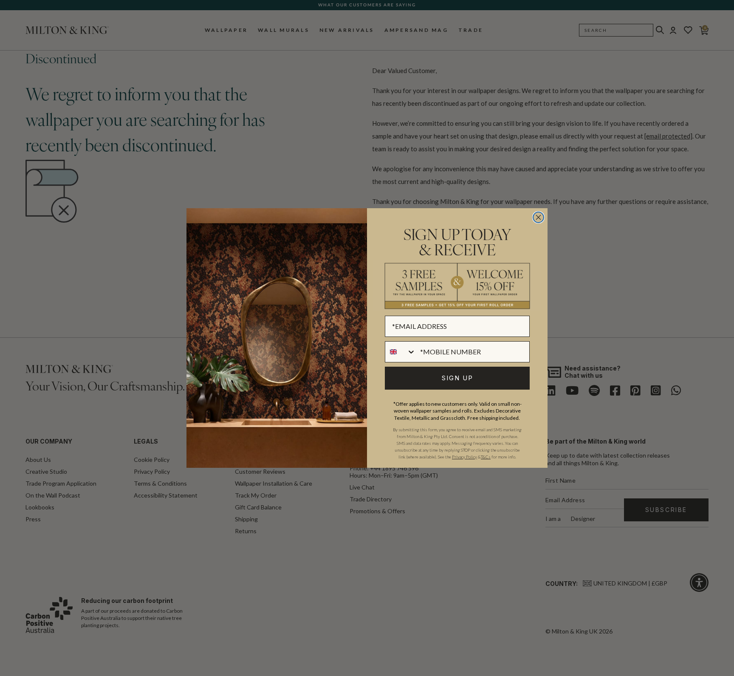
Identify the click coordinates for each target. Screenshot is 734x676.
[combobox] (400, 352)
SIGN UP (457, 378)
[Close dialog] (538, 217)
